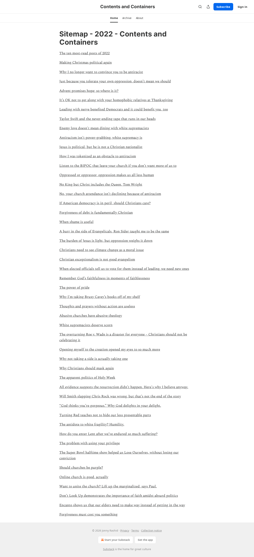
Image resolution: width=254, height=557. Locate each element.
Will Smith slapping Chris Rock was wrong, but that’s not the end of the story (120, 396)
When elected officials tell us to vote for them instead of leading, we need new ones (124, 269)
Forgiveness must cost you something (88, 514)
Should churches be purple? (81, 467)
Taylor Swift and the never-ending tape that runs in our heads (107, 119)
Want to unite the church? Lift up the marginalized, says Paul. (108, 486)
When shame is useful (76, 222)
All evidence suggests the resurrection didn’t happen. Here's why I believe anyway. (123, 387)
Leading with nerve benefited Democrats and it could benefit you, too (113, 109)
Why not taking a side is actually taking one (93, 359)
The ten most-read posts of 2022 (84, 53)
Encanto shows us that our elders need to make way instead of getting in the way (122, 505)
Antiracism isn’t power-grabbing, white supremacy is (100, 137)
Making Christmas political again (85, 62)
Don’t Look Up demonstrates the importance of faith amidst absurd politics (118, 495)
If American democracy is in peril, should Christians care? (105, 203)
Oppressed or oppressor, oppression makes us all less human (106, 175)
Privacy (124, 530)
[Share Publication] (208, 6)
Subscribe (223, 7)
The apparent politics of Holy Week (87, 377)
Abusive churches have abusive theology (90, 315)
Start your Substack (117, 540)
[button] (114, 18)
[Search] (200, 6)
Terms (135, 530)
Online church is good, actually (83, 477)
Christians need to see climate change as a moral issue (101, 250)
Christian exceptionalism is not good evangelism (97, 259)
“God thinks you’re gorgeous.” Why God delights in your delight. (110, 405)
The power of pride (74, 287)
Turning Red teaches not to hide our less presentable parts (105, 415)
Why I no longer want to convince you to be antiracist (101, 72)
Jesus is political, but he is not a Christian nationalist (100, 147)
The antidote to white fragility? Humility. (91, 424)
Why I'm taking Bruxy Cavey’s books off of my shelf (99, 297)
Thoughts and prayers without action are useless (97, 306)
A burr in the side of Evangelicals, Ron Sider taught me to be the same (114, 231)
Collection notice (151, 530)
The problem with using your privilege (89, 443)
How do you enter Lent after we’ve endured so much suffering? (108, 434)
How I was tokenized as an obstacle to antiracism (97, 156)
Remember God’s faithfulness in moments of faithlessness (104, 278)
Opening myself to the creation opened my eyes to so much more (109, 349)
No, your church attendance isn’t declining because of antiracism (110, 194)
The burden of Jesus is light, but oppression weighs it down (105, 240)
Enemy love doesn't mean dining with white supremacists (104, 128)
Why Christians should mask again (86, 368)
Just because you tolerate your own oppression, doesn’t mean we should (115, 81)
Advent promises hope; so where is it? (88, 91)
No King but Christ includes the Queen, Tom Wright (100, 184)
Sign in (242, 7)
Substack (108, 549)
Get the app (145, 540)
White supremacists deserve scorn (85, 325)
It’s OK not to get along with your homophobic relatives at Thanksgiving (116, 100)
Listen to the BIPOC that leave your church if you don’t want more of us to (117, 165)
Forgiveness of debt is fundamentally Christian (96, 212)
